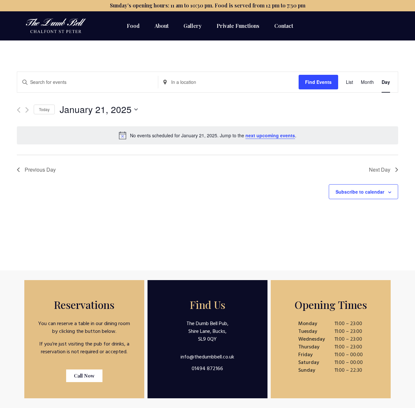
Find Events (318, 82)
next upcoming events (270, 135)
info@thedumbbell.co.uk (207, 356)
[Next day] (27, 110)
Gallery (193, 25)
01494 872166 (207, 368)
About (162, 25)
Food (133, 25)
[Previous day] (18, 110)
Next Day (379, 169)
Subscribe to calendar (360, 191)
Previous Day (40, 169)
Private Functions (238, 25)
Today (44, 109)
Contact (283, 25)
